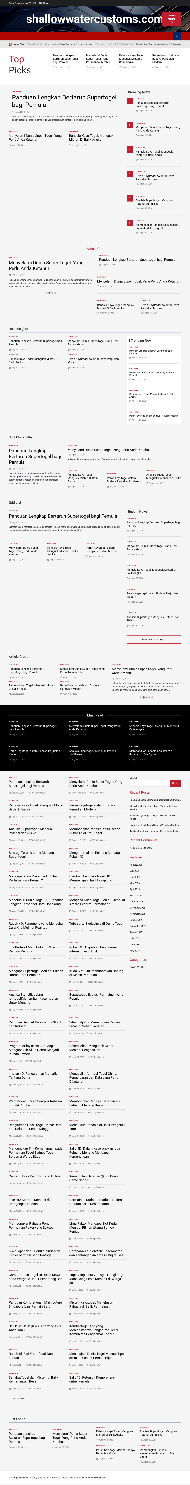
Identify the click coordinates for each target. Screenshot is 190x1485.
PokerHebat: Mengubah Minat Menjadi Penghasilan (91, 1048)
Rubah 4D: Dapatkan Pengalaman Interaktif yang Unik (94, 949)
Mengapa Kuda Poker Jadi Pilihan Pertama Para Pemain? (34, 878)
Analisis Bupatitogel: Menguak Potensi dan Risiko (154, 202)
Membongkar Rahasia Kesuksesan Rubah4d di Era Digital (157, 226)
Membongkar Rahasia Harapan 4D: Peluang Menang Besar (95, 1103)
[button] (180, 61)
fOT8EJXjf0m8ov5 (101, 44)
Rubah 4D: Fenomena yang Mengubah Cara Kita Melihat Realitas (37, 926)
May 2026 (135, 883)
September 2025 (138, 926)
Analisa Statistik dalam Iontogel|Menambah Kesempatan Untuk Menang (33, 999)
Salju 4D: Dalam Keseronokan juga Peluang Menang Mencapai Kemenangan (94, 1153)
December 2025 (137, 907)
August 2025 (136, 932)
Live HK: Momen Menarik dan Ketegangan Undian (30, 1202)
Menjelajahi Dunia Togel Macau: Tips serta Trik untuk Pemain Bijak (96, 1356)
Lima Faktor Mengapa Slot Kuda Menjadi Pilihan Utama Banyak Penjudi (93, 1228)
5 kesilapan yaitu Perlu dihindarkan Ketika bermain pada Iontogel (34, 1253)
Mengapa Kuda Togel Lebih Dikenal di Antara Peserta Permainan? (97, 902)
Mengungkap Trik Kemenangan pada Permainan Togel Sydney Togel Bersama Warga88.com (36, 1153)
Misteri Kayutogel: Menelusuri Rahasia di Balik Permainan (91, 1304)
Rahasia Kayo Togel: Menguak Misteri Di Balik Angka (134, 44)
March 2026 (136, 895)
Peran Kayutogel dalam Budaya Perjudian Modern (166, 59)
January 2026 (136, 901)
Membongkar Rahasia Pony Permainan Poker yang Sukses (31, 1226)
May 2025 (135, 950)
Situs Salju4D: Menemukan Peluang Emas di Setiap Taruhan (95, 1024)
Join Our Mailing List (171, 19)
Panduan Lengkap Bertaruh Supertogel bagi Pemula (65, 59)
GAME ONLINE (16, 91)
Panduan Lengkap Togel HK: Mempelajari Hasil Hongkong (90, 878)
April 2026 (135, 889)
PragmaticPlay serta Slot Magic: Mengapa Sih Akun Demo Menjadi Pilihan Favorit (34, 1050)
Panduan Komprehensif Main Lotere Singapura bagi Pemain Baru (35, 1304)
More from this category (154, 639)
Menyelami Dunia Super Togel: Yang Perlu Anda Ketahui (44, 44)
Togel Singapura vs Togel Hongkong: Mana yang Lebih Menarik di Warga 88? (96, 1279)
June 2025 (135, 944)
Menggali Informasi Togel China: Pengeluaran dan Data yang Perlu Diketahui (93, 1078)
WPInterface (99, 1477)
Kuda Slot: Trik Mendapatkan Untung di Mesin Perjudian (96, 973)
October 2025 (136, 920)
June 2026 (135, 877)
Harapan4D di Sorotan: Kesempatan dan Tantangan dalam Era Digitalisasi (96, 1253)
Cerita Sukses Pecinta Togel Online (35, 1176)
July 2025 (135, 938)
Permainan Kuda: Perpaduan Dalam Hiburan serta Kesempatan (95, 1202)
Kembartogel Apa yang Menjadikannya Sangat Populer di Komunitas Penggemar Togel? (94, 1330)
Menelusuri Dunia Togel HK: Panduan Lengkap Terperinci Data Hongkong (36, 902)
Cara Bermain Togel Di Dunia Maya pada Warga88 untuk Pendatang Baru (36, 1277)
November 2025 (137, 914)
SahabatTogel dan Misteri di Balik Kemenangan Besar (33, 1379)
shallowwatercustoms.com (95, 19)
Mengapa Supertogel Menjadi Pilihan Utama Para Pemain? (36, 973)
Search (133, 778)
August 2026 (136, 864)
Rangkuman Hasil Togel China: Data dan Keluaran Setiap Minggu (35, 1127)
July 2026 (135, 871)
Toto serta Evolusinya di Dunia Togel (96, 924)
